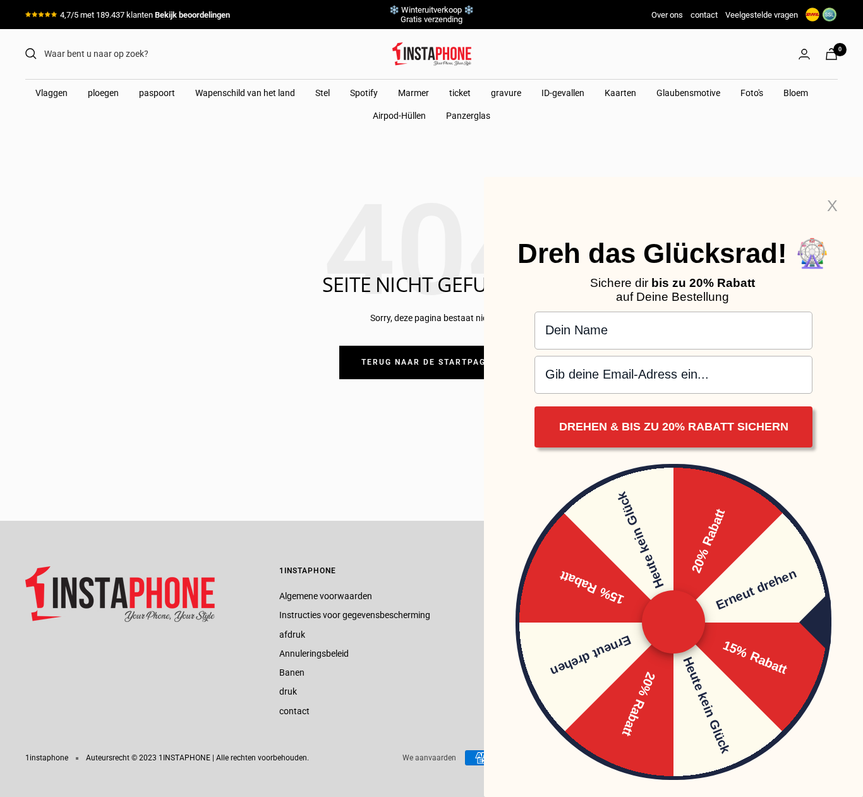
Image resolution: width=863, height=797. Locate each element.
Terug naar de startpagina (431, 362)
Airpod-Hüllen (399, 116)
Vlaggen (51, 93)
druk (288, 691)
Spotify (364, 93)
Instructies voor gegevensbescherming (354, 615)
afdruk (292, 635)
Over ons (667, 15)
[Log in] (804, 54)
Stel (322, 93)
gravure (506, 93)
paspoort (157, 93)
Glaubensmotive (688, 93)
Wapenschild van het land (245, 93)
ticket (460, 93)
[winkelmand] (831, 54)
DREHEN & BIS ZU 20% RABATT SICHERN (673, 427)
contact (704, 15)
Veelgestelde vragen (761, 15)
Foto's (751, 93)
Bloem (795, 93)
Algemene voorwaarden (325, 596)
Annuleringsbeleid (314, 653)
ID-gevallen (562, 93)
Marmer (413, 93)
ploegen (103, 93)
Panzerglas (468, 116)
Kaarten (620, 93)
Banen (292, 672)
